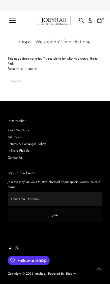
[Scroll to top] (99, 269)
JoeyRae (39, 273)
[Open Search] (81, 20)
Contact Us (15, 157)
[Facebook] (10, 249)
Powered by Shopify (62, 273)
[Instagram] (17, 249)
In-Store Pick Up (19, 150)
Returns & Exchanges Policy (27, 143)
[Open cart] (99, 20)
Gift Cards (15, 137)
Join (55, 215)
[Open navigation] (12, 20)
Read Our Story (18, 130)
